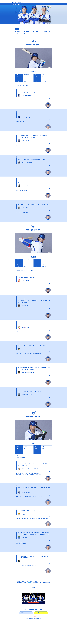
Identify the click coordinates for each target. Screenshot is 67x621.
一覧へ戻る (33, 587)
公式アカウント (29, 582)
